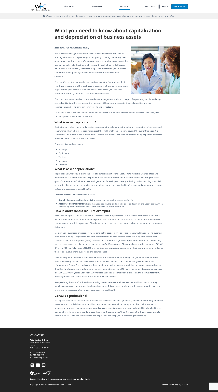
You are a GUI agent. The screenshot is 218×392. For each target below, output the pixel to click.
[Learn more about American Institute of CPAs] (35, 373)
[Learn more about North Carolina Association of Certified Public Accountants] (47, 373)
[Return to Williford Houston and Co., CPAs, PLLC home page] (40, 6)
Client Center (150, 6)
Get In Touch (179, 6)
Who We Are (97, 6)
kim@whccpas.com (40, 357)
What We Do (69, 6)
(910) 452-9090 (38, 354)
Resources (124, 6)
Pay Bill (165, 6)
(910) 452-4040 (39, 352)
